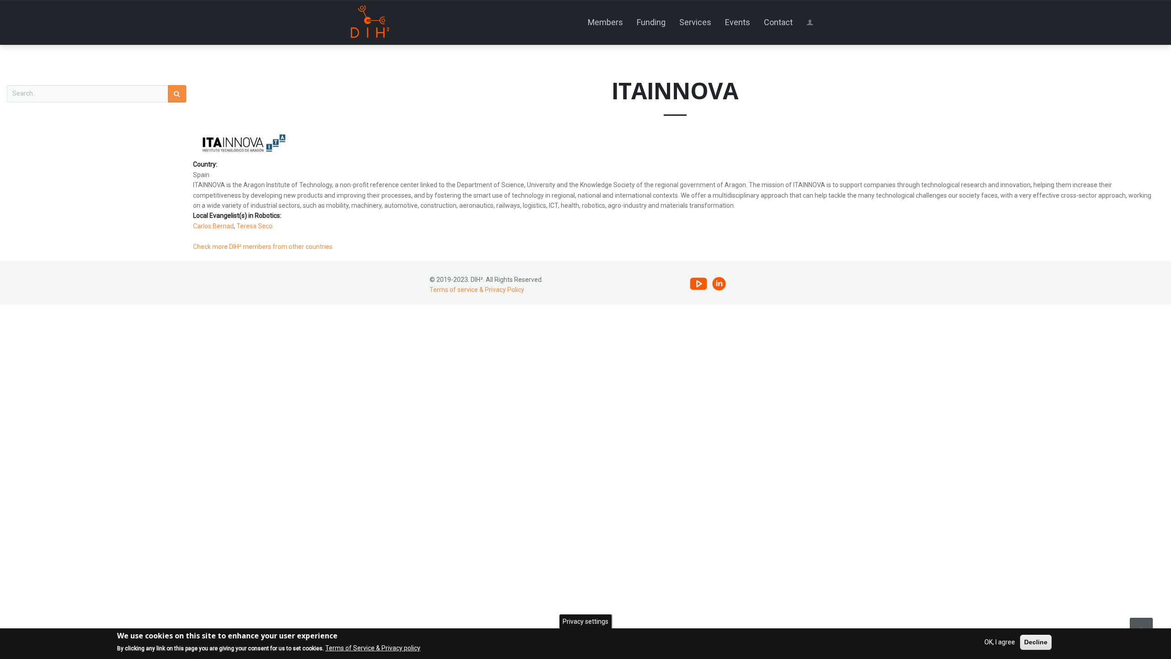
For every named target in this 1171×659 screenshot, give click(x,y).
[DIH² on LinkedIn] (719, 283)
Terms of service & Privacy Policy (477, 289)
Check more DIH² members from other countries (263, 246)
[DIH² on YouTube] (698, 283)
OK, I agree (999, 642)
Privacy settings (585, 621)
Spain (201, 174)
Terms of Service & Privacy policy (372, 648)
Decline (1035, 642)
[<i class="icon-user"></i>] (811, 22)
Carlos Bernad (213, 226)
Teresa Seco (254, 226)
